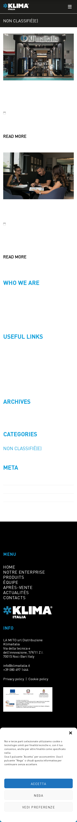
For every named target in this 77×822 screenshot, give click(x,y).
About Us (11, 366)
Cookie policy (28, 817)
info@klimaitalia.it (16, 665)
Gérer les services (38, 772)
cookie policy (18, 752)
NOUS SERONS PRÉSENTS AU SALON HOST (27, 96)
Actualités (16, 592)
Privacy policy (46, 817)
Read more (15, 136)
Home (8, 350)
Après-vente (18, 587)
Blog (7, 374)
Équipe (10, 582)
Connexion (13, 481)
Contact (10, 382)
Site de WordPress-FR (24, 506)
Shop (8, 358)
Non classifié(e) (22, 448)
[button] (70, 733)
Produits (13, 577)
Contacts (14, 597)
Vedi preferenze (38, 807)
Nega (38, 795)
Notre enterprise (24, 572)
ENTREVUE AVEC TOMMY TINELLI (31, 211)
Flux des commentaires (25, 498)
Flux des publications (23, 489)
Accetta (38, 783)
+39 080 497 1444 (15, 669)
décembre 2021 (17, 415)
